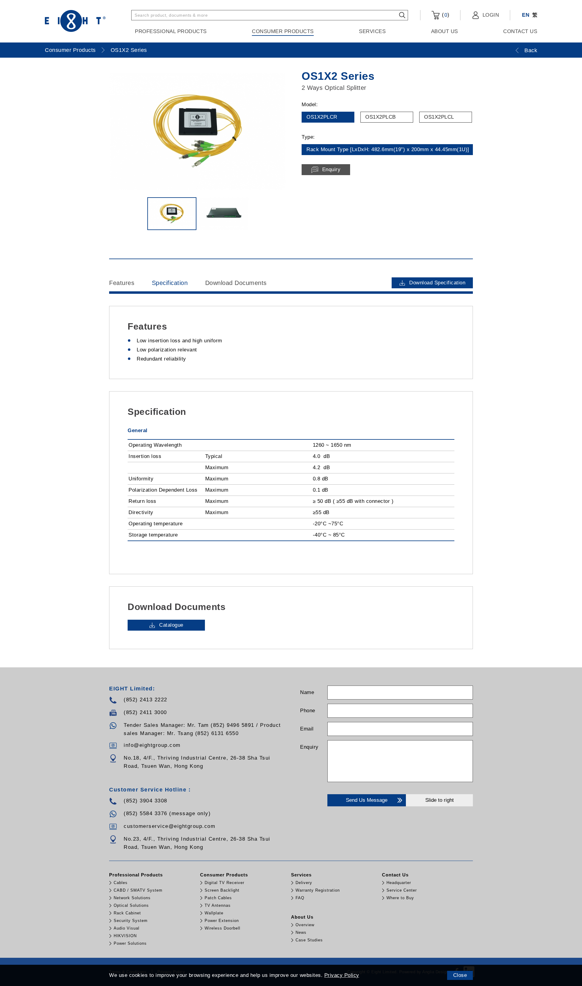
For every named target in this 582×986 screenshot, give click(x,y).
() (444, 15)
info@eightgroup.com (152, 745)
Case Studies (309, 940)
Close (460, 975)
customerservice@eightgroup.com (169, 826)
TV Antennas (218, 905)
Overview (305, 925)
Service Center (401, 890)
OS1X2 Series (129, 50)
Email (307, 729)
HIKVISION (125, 935)
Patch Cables (218, 898)
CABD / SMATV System (138, 890)
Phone (307, 710)
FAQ (300, 898)
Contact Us (520, 31)
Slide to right (439, 800)
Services (372, 31)
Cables (121, 882)
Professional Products (171, 31)
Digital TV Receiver (224, 882)
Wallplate (214, 913)
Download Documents (236, 283)
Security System (131, 920)
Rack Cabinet (127, 913)
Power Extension (222, 920)
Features (121, 283)
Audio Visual (126, 928)
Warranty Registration (318, 890)
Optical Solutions (131, 905)
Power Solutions (130, 943)
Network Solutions (132, 898)
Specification (170, 283)
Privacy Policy (341, 975)
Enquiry (309, 747)
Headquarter (398, 882)
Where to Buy (400, 898)
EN (525, 15)
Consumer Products (283, 31)
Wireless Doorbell (222, 928)
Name (307, 692)
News (301, 932)
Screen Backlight (222, 890)
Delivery (304, 882)
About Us (444, 31)
